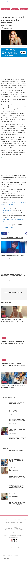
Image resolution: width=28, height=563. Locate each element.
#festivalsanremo (8, 222)
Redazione (3, 325)
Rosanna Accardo (12, 423)
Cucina (5, 555)
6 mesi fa (6, 258)
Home (4, 550)
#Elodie (5, 213)
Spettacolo (6, 552)
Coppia (10, 555)
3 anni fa (6, 280)
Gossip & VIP (18, 550)
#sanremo (21, 219)
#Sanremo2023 (8, 210)
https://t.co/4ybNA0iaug (10, 219)
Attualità (10, 550)
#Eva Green (15, 9)
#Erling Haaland (5, 9)
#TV (5, 208)
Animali (16, 555)
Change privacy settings (14, 547)
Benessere (22, 552)
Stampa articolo (8, 28)
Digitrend (20, 535)
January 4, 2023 (8, 227)
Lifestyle (14, 552)
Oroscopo (6, 558)
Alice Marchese (12, 414)
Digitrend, (3, 258)
